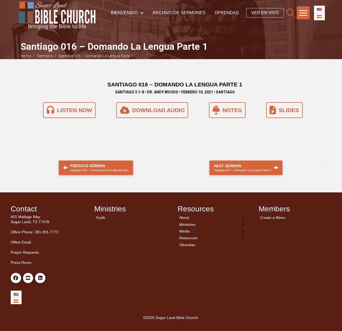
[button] (290, 12)
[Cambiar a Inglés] (319, 9)
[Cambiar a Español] (319, 16)
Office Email (21, 242)
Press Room (21, 262)
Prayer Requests (25, 252)
